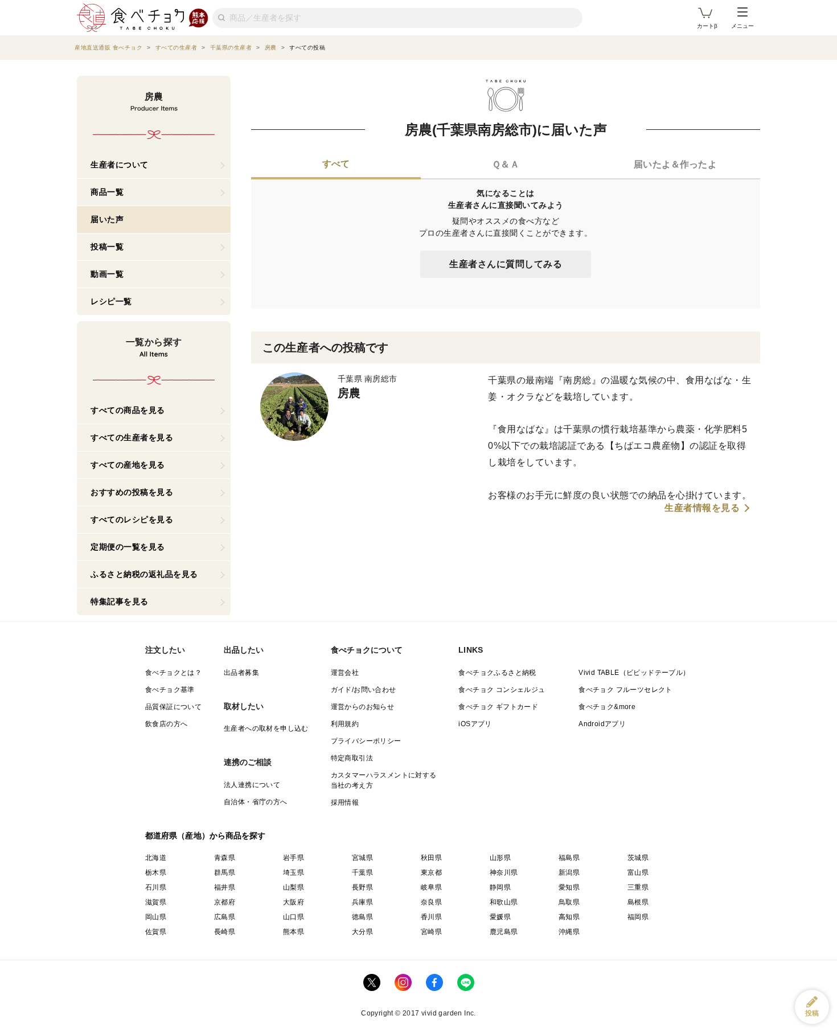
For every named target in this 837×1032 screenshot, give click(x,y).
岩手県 (293, 858)
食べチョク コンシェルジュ (501, 690)
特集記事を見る (120, 601)
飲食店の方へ (166, 724)
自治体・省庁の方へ (256, 802)
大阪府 (293, 902)
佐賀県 (155, 932)
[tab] (336, 165)
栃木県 (155, 873)
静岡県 (500, 887)
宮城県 (362, 858)
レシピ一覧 (111, 301)
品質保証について (173, 707)
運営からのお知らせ (363, 707)
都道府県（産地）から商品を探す (205, 835)
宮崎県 (431, 932)
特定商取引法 (352, 758)
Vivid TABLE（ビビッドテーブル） (634, 673)
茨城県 (638, 858)
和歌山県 (504, 902)
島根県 (638, 902)
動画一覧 (107, 274)
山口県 (293, 917)
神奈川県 (504, 873)
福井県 (224, 887)
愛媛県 (500, 917)
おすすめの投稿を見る (132, 492)
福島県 (569, 858)
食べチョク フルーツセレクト (625, 690)
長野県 (362, 887)
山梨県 (293, 887)
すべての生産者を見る (132, 437)
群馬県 (224, 873)
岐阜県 (431, 887)
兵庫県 (362, 902)
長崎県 (224, 932)
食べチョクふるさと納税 (497, 673)
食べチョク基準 (170, 690)
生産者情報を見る (702, 508)
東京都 (431, 873)
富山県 (638, 873)
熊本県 (293, 932)
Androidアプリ (602, 724)
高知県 (569, 917)
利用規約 (345, 724)
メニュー (742, 26)
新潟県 (569, 873)
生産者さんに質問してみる (505, 264)
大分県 (362, 932)
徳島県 (362, 917)
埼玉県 (293, 873)
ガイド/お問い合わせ (363, 690)
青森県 (224, 858)
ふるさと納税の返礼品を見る (144, 574)
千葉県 (362, 873)
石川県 (155, 887)
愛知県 (569, 887)
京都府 (224, 902)
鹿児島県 (504, 932)
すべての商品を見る (128, 410)
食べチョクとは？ (173, 673)
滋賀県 (155, 902)
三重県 (638, 887)
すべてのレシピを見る (132, 519)
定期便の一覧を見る (128, 546)
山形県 (500, 858)
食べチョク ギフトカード (498, 707)
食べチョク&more (606, 707)
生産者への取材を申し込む (266, 728)
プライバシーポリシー (366, 741)
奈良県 (431, 902)
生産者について (120, 164)
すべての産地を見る (128, 464)
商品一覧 (107, 191)
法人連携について (252, 785)
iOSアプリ (474, 724)
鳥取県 (569, 902)
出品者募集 (241, 673)
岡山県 (155, 917)
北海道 (155, 858)
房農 (349, 393)
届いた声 (107, 219)
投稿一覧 (107, 246)
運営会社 (345, 673)
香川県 (431, 917)
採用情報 (345, 802)
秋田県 (431, 858)
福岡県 (638, 917)
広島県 (224, 917)
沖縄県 (569, 932)
